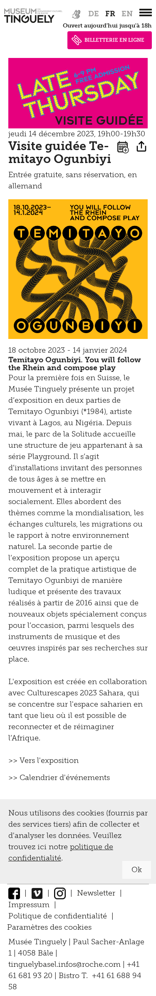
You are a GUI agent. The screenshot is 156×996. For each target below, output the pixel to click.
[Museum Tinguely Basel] (33, 23)
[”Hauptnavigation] (145, 12)
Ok (136, 869)
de (93, 13)
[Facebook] (14, 893)
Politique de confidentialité (57, 916)
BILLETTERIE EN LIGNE (114, 40)
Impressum (29, 904)
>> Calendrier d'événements (59, 777)
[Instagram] (60, 893)
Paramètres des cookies (49, 927)
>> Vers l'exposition (43, 760)
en (127, 13)
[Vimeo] (37, 893)
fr (110, 13)
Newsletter (96, 893)
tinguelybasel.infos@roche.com (65, 964)
